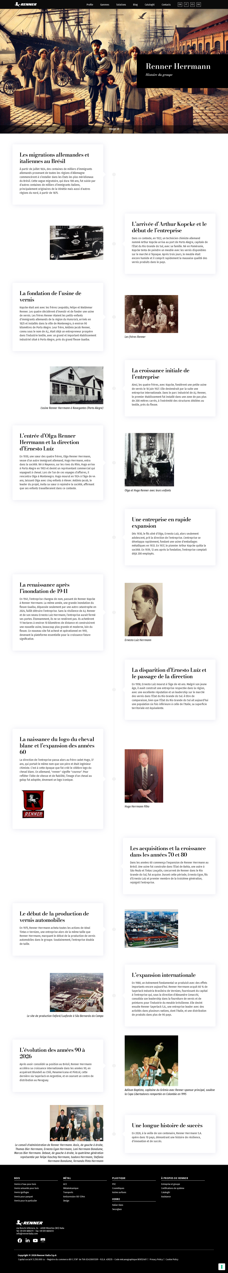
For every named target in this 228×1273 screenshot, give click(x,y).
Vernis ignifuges (21, 1192)
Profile (90, 4)
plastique (119, 1178)
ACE (65, 1184)
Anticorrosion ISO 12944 (74, 1196)
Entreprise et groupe (170, 1184)
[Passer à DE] (198, 4)
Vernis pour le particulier (25, 1200)
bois (17, 1178)
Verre (116, 1199)
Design (66, 1200)
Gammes (104, 4)
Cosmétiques (118, 1188)
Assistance (166, 1196)
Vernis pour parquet (23, 1196)
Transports (68, 1192)
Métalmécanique (70, 1188)
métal (67, 1178)
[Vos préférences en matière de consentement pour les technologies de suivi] (221, 1266)
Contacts (166, 4)
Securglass (117, 1209)
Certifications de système (172, 1188)
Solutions (121, 4)
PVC (114, 1184)
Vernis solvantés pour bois (26, 1188)
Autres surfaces (119, 1192)
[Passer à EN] (180, 4)
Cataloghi (150, 4)
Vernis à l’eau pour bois (25, 1184)
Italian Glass (117, 1205)
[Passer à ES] (192, 4)
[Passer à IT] (186, 4)
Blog (135, 4)
